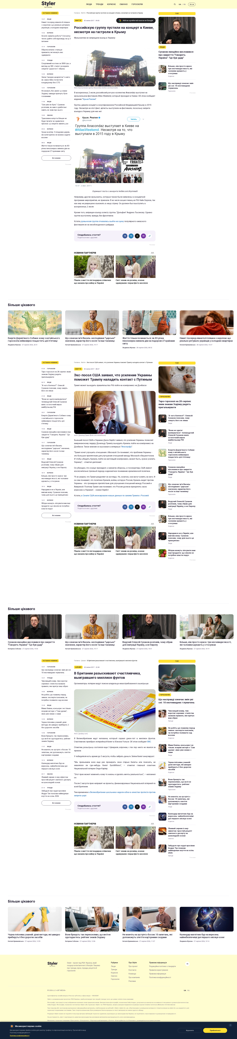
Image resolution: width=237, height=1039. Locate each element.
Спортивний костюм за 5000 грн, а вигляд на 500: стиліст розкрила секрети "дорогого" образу (56, 66)
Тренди (99, 4)
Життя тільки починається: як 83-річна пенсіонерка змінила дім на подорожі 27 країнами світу (55, 148)
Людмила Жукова (14, 345)
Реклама (132, 981)
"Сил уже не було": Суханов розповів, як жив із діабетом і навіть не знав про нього (54, 107)
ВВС (149, 741)
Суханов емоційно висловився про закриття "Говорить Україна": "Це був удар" (175, 54)
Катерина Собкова (14, 649)
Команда (132, 974)
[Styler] (48, 4)
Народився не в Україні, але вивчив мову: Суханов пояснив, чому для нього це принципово (54, 492)
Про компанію (134, 977)
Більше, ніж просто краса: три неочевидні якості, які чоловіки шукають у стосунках (180, 70)
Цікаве (83, 660)
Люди (89, 4)
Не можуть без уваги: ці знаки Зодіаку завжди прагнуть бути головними (54, 93)
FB (125, 236)
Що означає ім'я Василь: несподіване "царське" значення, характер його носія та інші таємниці (90, 339)
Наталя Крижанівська (73, 345)
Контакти (132, 970)
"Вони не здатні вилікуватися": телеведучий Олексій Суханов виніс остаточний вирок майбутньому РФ (54, 403)
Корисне (111, 4)
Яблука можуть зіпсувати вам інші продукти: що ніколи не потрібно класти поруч (55, 506)
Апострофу (127, 447)
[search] (174, 4)
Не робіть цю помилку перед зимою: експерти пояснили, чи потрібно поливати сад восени (54, 697)
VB (143, 236)
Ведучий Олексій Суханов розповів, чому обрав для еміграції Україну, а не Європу (54, 465)
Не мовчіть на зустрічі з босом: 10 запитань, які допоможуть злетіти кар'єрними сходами (55, 752)
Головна (77, 13)
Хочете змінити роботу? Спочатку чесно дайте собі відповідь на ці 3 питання (56, 38)
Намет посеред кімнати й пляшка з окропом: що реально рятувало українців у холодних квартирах (55, 25)
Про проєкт (133, 966)
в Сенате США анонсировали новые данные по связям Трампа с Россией (115, 495)
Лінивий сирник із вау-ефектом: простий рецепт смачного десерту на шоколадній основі (56, 780)
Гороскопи (137, 4)
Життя (83, 13)
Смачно (124, 4)
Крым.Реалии (89, 99)
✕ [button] (230, 1025)
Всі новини (56, 158)
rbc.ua (192, 4)
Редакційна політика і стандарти (162, 966)
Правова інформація (157, 974)
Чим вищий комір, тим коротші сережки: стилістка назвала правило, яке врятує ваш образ (54, 684)
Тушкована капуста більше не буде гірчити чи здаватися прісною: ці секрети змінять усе (54, 121)
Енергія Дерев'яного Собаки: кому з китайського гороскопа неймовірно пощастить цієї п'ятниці (34, 339)
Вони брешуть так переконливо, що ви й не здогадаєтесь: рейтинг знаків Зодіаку (55, 738)
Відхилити (190, 1030)
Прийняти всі (215, 1030)
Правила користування (158, 970)
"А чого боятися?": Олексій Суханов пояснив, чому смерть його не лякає (54, 388)
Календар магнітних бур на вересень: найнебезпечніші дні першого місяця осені (54, 766)
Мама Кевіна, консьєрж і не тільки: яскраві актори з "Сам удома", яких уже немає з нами (56, 711)
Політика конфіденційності (160, 977)
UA (180, 4)
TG (131, 236)
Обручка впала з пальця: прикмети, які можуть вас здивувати (52, 52)
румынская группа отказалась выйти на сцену (102, 221)
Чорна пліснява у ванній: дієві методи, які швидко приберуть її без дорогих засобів (55, 725)
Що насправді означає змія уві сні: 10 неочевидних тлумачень (180, 85)
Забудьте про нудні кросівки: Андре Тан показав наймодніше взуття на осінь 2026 (55, 793)
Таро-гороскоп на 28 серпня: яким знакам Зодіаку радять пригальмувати (56, 374)
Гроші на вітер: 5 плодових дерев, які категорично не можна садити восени (55, 135)
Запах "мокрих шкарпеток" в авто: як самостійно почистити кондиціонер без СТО (55, 80)
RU (185, 4)
